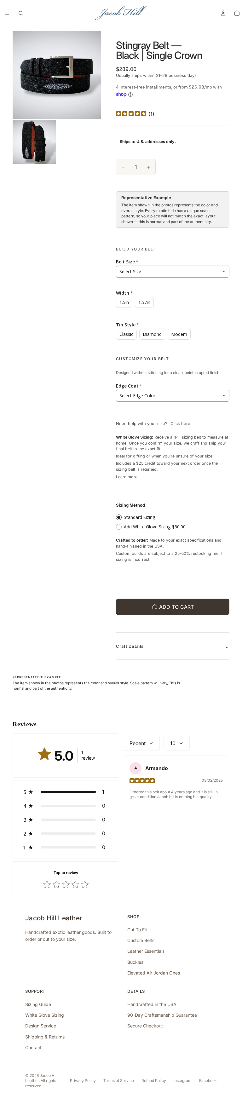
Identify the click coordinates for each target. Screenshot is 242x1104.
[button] (66, 791)
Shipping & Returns (45, 1036)
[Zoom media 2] (34, 142)
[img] (131, 114)
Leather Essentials (145, 951)
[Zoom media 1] (57, 75)
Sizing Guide (38, 1004)
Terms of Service (118, 1080)
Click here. (181, 423)
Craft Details (130, 646)
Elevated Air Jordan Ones (153, 972)
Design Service (40, 1025)
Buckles (135, 962)
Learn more (126, 476)
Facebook (208, 1080)
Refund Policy (153, 1080)
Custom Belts (140, 940)
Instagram (183, 1080)
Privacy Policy (83, 1080)
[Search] (21, 13)
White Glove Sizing (44, 1015)
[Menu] (7, 13)
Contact (33, 1047)
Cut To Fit (137, 929)
